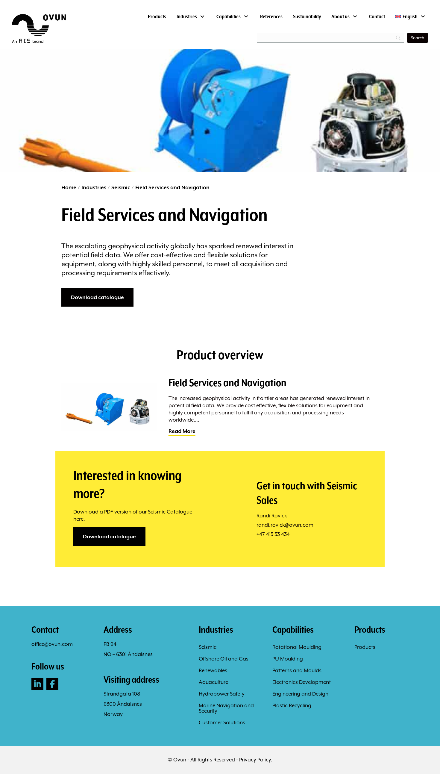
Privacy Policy (255, 759)
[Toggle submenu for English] (423, 16)
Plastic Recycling (291, 705)
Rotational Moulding (296, 647)
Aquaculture (213, 682)
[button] (37, 684)
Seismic (120, 187)
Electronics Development (301, 682)
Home (68, 187)
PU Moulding (287, 658)
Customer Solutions (222, 722)
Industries (93, 187)
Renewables (213, 670)
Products (364, 647)
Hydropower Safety (222, 693)
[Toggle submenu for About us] (355, 16)
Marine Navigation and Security (226, 708)
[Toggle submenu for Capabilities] (246, 16)
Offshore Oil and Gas (223, 658)
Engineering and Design (300, 693)
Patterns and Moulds (296, 670)
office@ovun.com (52, 644)
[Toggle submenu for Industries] (202, 16)
